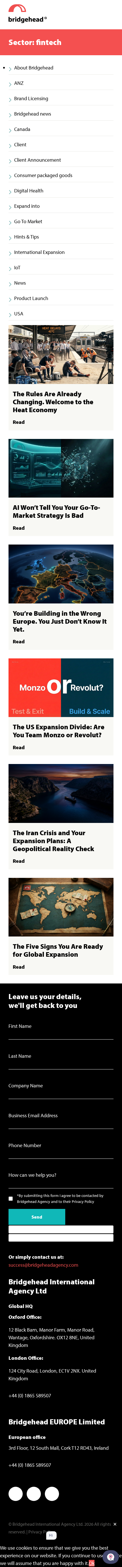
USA (18, 313)
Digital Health (28, 190)
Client (20, 144)
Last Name (20, 1056)
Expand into (27, 206)
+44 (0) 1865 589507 (30, 1395)
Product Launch (31, 298)
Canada (22, 129)
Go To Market (28, 221)
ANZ (19, 83)
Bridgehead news (32, 113)
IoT (17, 267)
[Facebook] (16, 1494)
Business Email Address (33, 1115)
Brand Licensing (31, 98)
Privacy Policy (41, 1532)
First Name (20, 1026)
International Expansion (39, 252)
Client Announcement (37, 160)
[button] (111, 14)
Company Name (26, 1085)
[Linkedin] (52, 1494)
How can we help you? (32, 1175)
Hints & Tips (26, 236)
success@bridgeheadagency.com (43, 1265)
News (20, 283)
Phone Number (25, 1145)
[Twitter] (34, 1494)
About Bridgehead (33, 67)
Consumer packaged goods (43, 175)
